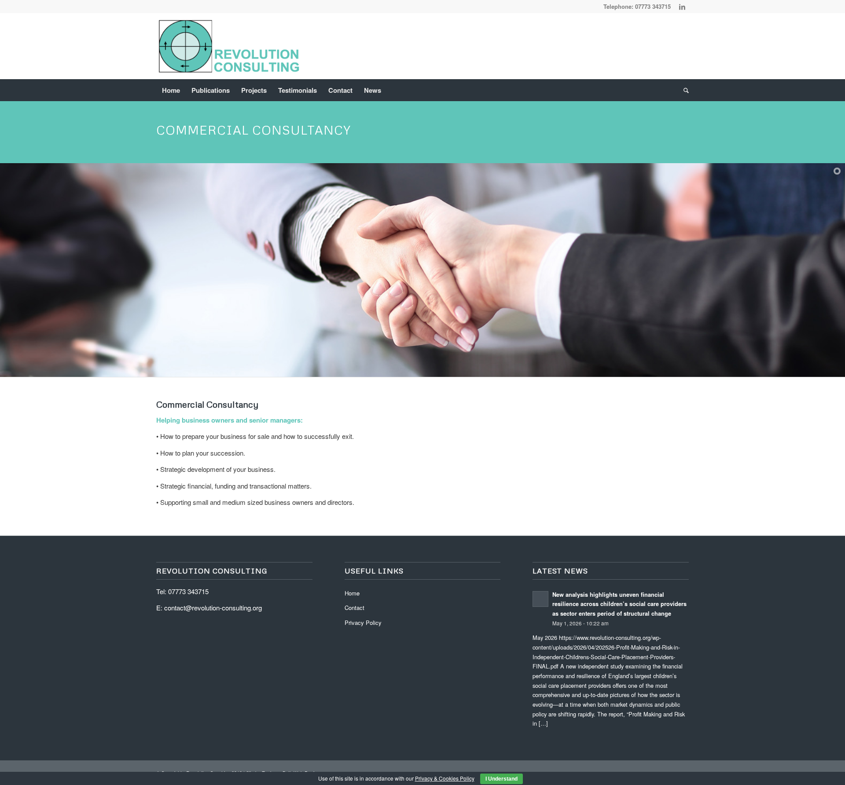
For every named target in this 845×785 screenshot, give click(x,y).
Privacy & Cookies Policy (444, 778)
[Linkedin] (682, 6)
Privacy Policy (363, 622)
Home (352, 593)
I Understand (501, 779)
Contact (354, 607)
